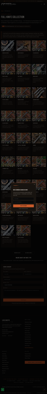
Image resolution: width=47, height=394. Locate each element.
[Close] (34, 184)
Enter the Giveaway (23, 205)
